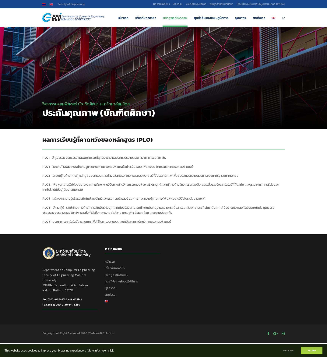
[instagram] (283, 333)
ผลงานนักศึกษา (161, 4)
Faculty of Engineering (71, 4)
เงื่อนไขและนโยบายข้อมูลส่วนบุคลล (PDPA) (261, 4)
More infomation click (100, 350)
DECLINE (288, 350)
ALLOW (312, 350)
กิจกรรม (177, 4)
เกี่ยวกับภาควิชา (145, 18)
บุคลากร (240, 18)
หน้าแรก (123, 18)
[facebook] (268, 333)
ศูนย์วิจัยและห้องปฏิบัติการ (211, 18)
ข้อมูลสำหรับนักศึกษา (221, 4)
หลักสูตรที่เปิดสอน (175, 18)
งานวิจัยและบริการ (196, 4)
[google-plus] (275, 333)
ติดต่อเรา (259, 18)
